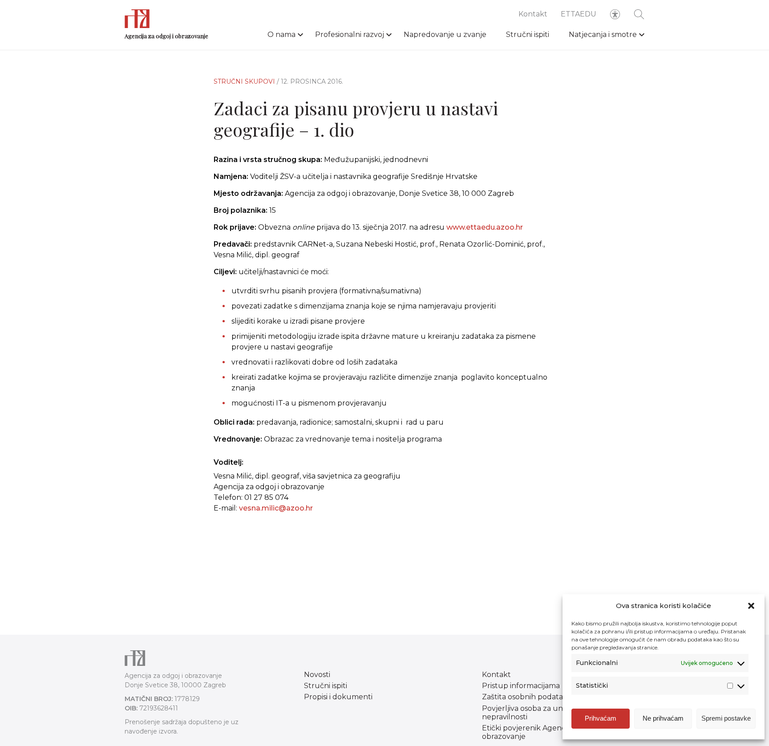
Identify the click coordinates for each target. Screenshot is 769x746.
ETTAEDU (578, 14)
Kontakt (532, 14)
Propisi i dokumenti (338, 697)
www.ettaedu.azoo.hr (484, 227)
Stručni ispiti (527, 34)
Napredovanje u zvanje (445, 34)
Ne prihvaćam (663, 718)
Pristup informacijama (521, 685)
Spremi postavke (726, 718)
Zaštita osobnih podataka (526, 697)
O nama (281, 34)
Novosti (317, 674)
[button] (751, 605)
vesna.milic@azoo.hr (276, 508)
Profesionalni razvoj (349, 34)
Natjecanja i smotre (603, 34)
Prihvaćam (600, 718)
